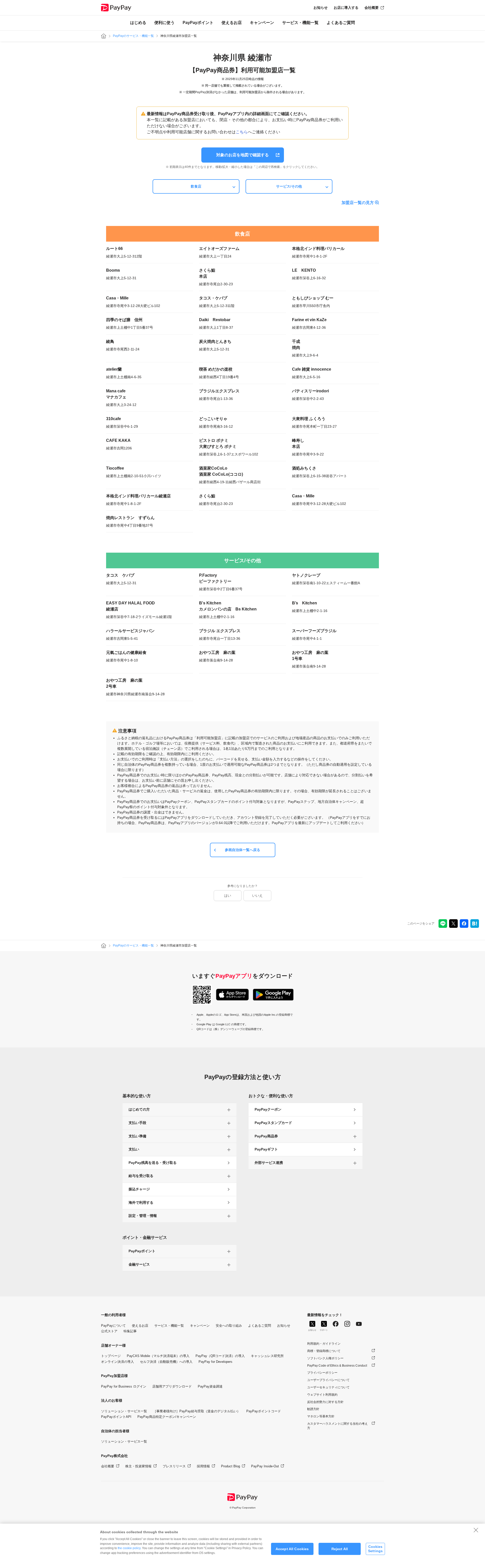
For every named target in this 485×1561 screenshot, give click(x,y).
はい (227, 895)
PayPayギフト (266, 1149)
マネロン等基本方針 (320, 1416)
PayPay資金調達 (210, 1386)
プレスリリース (174, 1466)
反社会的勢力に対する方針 (325, 1402)
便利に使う (164, 22)
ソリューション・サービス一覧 (124, 1411)
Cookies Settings (375, 1549)
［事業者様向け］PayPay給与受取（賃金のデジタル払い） (196, 1411)
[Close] (476, 1530)
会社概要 (372, 8)
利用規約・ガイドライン (324, 1343)
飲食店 (196, 186)
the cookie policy (129, 1548)
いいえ (257, 895)
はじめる (138, 22)
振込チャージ (139, 1189)
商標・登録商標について (324, 1351)
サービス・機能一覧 (300, 22)
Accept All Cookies (292, 1549)
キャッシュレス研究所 (267, 1356)
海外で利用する (141, 1202)
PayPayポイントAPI (116, 1417)
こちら (242, 132)
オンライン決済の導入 (117, 1362)
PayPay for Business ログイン (123, 1386)
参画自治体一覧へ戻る (242, 850)
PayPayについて (113, 1325)
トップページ (111, 1356)
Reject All (339, 1549)
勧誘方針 (313, 1409)
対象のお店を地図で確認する (242, 155)
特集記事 (130, 1331)
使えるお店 (232, 22)
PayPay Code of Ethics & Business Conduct (337, 1365)
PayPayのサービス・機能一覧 (133, 36)
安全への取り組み (229, 1325)
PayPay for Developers (215, 1362)
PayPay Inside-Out (265, 1466)
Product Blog (230, 1466)
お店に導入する (346, 8)
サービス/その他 (289, 186)
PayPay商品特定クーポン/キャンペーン (166, 1417)
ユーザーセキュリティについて (328, 1387)
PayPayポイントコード (263, 1411)
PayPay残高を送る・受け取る (153, 1163)
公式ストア (109, 1331)
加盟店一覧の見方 (358, 202)
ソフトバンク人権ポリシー (325, 1358)
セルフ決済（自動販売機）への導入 (166, 1362)
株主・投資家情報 (138, 1466)
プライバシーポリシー (322, 1372)
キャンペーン (262, 22)
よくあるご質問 (341, 22)
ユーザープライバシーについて (328, 1380)
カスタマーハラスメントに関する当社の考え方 (337, 1426)
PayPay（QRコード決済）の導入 (220, 1356)
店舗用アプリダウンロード (172, 1386)
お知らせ (320, 8)
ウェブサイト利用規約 (322, 1394)
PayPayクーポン (268, 1109)
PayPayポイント (198, 22)
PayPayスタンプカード (273, 1123)
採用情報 (203, 1466)
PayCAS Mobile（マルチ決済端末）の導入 (158, 1356)
